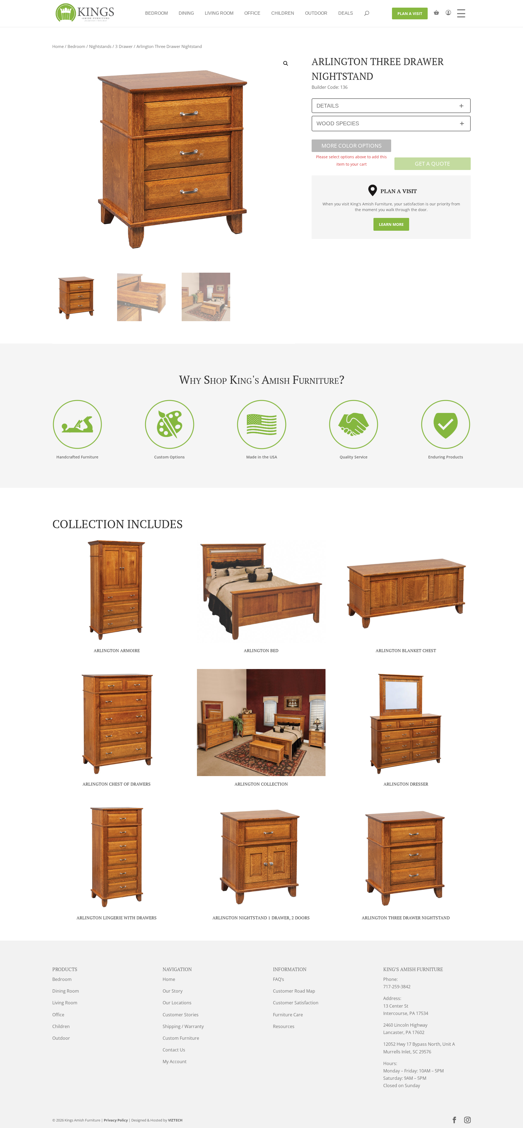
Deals (345, 13)
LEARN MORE (391, 224)
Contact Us (174, 1050)
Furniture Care (288, 1015)
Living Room (219, 13)
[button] (286, 63)
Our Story (173, 991)
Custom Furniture (181, 1038)
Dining (186, 13)
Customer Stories (181, 1015)
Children (282, 13)
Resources (283, 1026)
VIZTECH (175, 1120)
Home (58, 46)
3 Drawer (124, 46)
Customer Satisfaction (295, 1003)
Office (252, 13)
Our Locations (177, 1003)
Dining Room (65, 991)
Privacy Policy (116, 1120)
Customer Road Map (294, 991)
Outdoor (316, 13)
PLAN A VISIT (409, 13)
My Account (175, 1062)
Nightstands (100, 46)
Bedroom (156, 13)
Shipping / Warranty (183, 1026)
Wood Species (338, 123)
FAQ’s (278, 979)
